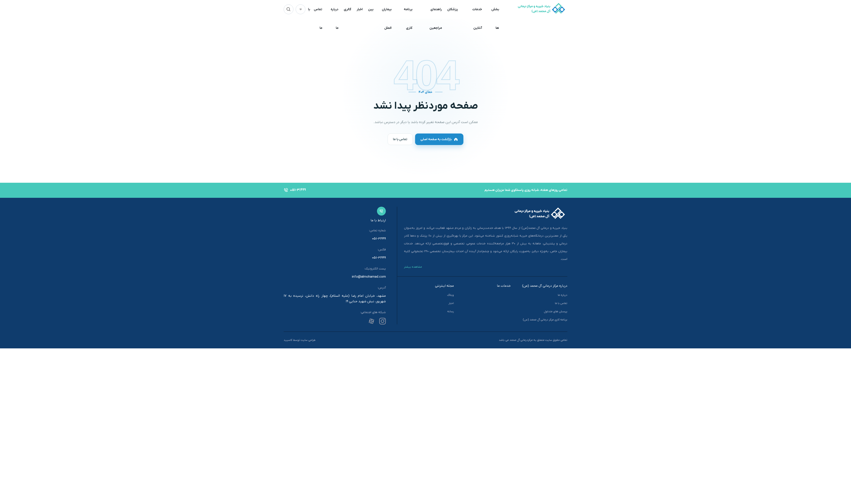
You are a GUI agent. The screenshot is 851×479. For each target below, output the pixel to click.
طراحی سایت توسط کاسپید (300, 340)
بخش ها (495, 18)
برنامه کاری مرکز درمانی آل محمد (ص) (545, 320)
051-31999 (379, 238)
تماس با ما (315, 18)
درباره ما (334, 18)
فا (301, 9)
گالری (347, 9)
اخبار (360, 9)
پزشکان (452, 9)
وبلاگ (450, 295)
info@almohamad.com (369, 277)
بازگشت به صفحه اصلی (436, 139)
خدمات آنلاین (477, 18)
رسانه (450, 311)
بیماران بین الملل (380, 18)
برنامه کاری (408, 18)
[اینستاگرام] (382, 321)
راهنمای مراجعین (435, 18)
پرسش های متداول (555, 311)
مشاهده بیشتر (413, 267)
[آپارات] (371, 321)
